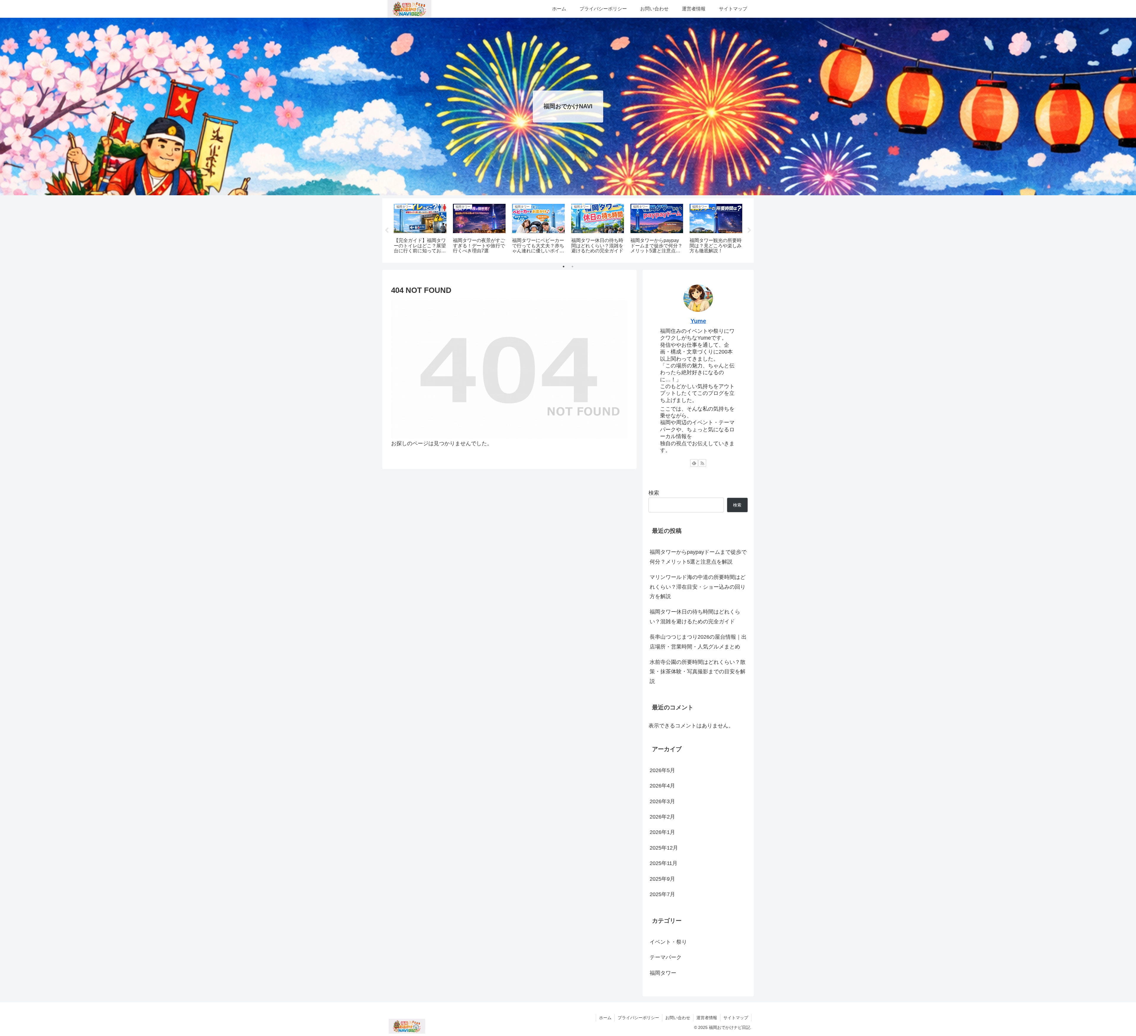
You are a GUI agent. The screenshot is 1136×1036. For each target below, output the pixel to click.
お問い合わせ (677, 1017)
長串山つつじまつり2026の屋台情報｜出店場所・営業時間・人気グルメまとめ (698, 641)
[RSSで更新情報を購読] (702, 463)
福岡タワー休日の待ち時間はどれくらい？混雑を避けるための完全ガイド (695, 616)
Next (749, 230)
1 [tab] (564, 267)
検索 (653, 493)
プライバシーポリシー (638, 1017)
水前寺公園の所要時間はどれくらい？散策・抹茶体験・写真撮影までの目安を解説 (698, 671)
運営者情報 (706, 1017)
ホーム (605, 1017)
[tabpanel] (420, 229)
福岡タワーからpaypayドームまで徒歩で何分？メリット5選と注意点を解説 (698, 556)
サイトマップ (735, 1017)
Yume (698, 321)
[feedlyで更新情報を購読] (694, 463)
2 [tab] (572, 267)
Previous (387, 230)
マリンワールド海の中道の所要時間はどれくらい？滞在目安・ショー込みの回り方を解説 (698, 586)
